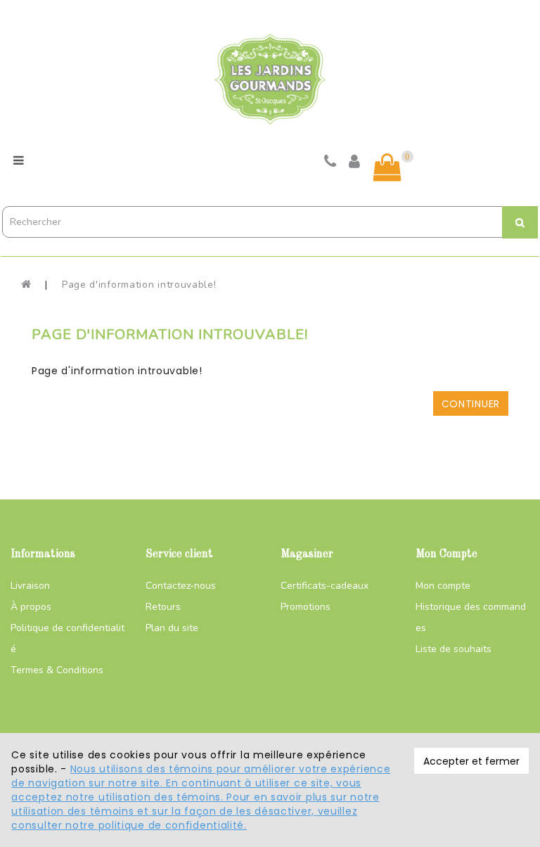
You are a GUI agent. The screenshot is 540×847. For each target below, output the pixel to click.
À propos (31, 606)
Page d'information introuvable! (139, 284)
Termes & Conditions (57, 670)
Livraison (30, 585)
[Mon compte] (355, 163)
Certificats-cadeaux (324, 585)
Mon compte (443, 585)
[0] (387, 167)
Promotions (305, 606)
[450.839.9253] (330, 163)
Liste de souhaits (453, 649)
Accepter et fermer (471, 761)
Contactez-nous (181, 585)
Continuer (471, 404)
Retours (163, 606)
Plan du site (172, 628)
